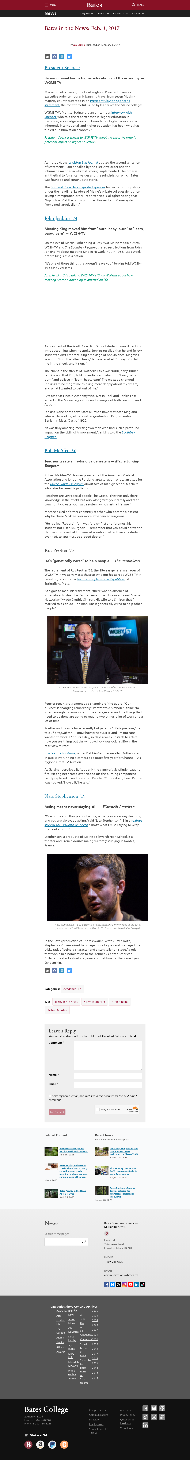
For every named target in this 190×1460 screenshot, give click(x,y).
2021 (95, 1334)
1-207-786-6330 (113, 1261)
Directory (94, 1419)
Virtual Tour (126, 1428)
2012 (95, 1377)
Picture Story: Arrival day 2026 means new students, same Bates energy (124, 1171)
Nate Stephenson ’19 (65, 796)
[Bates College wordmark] (94, 5)
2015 (95, 1363)
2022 (95, 1329)
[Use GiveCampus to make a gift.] (64, 1445)
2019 (95, 1344)
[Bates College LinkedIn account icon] (145, 1425)
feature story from (101, 579)
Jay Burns (79, 44)
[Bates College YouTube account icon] (162, 1417)
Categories (84, 13)
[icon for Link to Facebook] (106, 1284)
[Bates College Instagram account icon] (154, 1417)
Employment (96, 1424)
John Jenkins (120, 1001)
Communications (98, 1414)
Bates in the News (66, 1001)
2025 (95, 1315)
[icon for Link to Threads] (118, 1284)
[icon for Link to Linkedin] (136, 1284)
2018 (95, 1348)
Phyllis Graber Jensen (72, 1374)
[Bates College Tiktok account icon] (145, 1417)
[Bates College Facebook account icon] (145, 1408)
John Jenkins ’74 (61, 218)
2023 (95, 1325)
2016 (95, 1358)
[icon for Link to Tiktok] (142, 1284)
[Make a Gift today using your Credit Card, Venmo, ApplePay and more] (28, 1445)
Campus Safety (97, 1410)
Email (53, 1084)
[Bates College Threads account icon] (162, 1408)
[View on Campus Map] (106, 1233)
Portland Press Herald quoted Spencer (78, 187)
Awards (60, 1351)
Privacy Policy (127, 1414)
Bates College (46, 1409)
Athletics (61, 1347)
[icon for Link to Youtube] (130, 1284)
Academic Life (72, 989)
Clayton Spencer (94, 1001)
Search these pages (57, 1233)
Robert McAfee (57, 1010)
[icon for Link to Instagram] (124, 1284)
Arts (58, 1315)
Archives (136, 13)
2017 (95, 1353)
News (50, 13)
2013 (95, 1372)
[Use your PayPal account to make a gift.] (52, 1445)
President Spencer (62, 67)
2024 (95, 1320)
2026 (95, 1310)
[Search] (84, 1241)
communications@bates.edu (121, 1275)
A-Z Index (125, 1410)
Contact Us (118, 13)
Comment (56, 1042)
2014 (95, 1367)
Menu (53, 5)
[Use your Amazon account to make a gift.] (40, 1445)
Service (60, 1342)
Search (141, 5)
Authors (101, 13)
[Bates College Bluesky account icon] (154, 1408)
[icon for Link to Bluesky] (112, 1284)
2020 (95, 1339)
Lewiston (83, 162)
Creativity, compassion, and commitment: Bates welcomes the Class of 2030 (124, 1151)
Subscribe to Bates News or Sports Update (85, 1371)
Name (54, 1074)
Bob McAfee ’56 (60, 450)
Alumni (60, 1337)
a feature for (61, 753)
